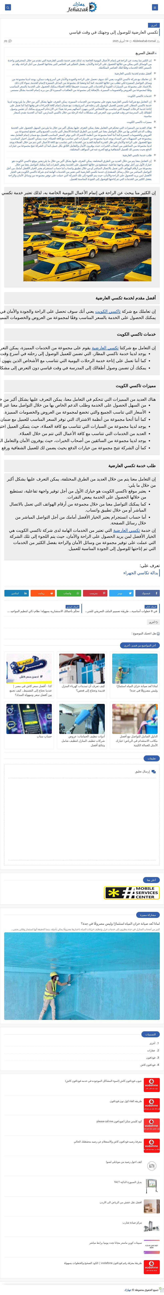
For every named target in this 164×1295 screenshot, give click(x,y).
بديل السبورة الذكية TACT (128, 1182)
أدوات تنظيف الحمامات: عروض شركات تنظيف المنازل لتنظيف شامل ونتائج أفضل (83, 740)
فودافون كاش (147, 1065)
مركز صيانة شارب (132, 1222)
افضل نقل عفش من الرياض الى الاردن (121, 1202)
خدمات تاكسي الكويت (140, 96)
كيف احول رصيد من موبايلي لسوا (124, 1162)
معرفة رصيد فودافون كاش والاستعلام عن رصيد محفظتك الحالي (108, 1141)
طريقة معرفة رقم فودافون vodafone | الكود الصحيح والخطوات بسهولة (103, 1263)
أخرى (154, 25)
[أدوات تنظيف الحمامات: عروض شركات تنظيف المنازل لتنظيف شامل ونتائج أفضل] (82, 719)
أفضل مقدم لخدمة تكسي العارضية (133, 73)
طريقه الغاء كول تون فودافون (126, 1101)
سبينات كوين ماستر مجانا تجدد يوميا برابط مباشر (115, 1243)
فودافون (150, 1057)
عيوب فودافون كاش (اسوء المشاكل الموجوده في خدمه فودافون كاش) (103, 1081)
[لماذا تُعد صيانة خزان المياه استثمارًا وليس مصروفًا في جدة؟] (135, 669)
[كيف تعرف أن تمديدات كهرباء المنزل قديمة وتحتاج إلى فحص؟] (82, 669)
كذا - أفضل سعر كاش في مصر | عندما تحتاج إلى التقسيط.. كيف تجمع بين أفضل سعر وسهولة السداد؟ (31, 690)
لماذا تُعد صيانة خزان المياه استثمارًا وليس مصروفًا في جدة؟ (120, 923)
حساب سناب (44, 736)
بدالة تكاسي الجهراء (140, 572)
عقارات (151, 1050)
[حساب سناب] (29, 719)
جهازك (127, 1290)
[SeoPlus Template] (161, 1289)
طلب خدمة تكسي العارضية (137, 155)
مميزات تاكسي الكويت (139, 122)
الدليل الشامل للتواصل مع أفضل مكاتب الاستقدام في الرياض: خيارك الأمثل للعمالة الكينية (137, 740)
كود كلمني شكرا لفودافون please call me (119, 1121)
